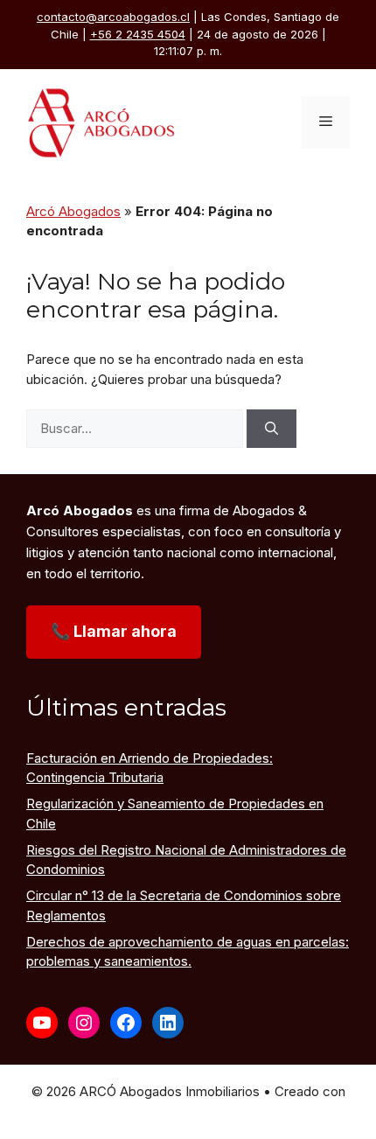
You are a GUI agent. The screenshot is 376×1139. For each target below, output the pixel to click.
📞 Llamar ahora (114, 631)
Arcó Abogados (73, 211)
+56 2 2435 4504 (137, 34)
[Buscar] (271, 429)
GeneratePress (188, 1110)
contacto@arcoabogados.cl (113, 17)
